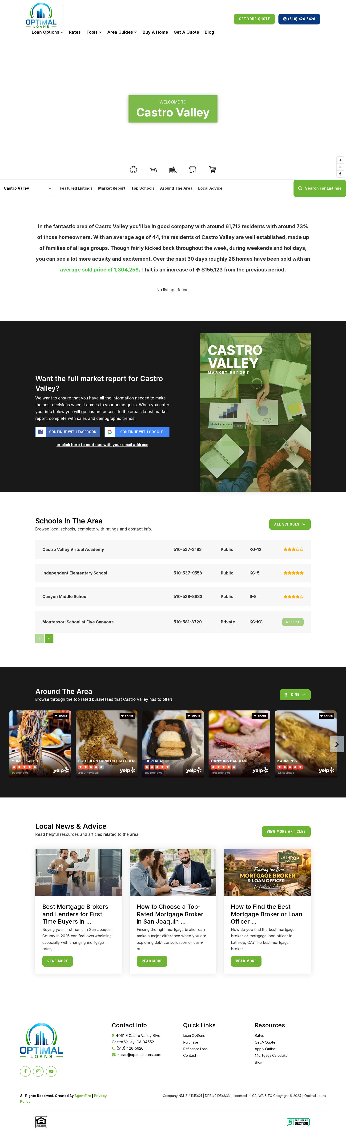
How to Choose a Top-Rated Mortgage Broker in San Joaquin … (170, 914)
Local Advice (210, 188)
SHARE (62, 715)
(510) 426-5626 (301, 19)
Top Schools (142, 188)
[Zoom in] (340, 160)
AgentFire (82, 1096)
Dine (295, 694)
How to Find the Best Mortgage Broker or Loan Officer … (266, 914)
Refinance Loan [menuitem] (195, 1048)
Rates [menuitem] (75, 32)
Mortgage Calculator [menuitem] (272, 1055)
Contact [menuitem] (189, 1055)
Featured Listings (76, 188)
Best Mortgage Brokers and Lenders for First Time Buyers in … (75, 914)
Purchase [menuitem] (190, 1042)
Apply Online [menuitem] (265, 1048)
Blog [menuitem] (209, 32)
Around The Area (176, 188)
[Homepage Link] (41, 14)
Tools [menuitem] (92, 32)
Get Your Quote (254, 19)
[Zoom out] (340, 166)
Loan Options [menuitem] (46, 32)
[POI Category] (133, 170)
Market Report (111, 188)
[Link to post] (78, 872)
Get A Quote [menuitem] (186, 32)
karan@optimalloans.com (139, 1054)
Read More (57, 961)
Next (337, 744)
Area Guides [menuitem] (120, 32)
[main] (173, 518)
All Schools (286, 524)
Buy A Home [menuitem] (155, 32)
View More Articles (286, 831)
